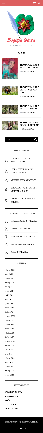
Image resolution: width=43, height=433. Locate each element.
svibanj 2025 (9, 287)
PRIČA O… (9, 400)
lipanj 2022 (9, 366)
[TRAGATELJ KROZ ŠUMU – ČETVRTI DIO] (10, 90)
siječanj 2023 (9, 337)
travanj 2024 (9, 308)
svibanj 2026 (9, 283)
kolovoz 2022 (10, 358)
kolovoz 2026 (10, 270)
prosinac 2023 (10, 316)
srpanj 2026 (9, 274)
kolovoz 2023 (10, 325)
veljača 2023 (9, 333)
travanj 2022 (9, 375)
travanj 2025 (9, 291)
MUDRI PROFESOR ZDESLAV (23, 180)
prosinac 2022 (10, 341)
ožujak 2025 (9, 295)
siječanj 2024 (9, 312)
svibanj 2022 (9, 371)
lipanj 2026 (9, 278)
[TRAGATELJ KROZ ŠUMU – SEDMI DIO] (10, 68)
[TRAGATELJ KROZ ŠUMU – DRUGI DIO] (10, 125)
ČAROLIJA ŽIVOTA (13, 392)
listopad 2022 (9, 350)
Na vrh (19, 428)
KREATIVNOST (11, 396)
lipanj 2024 (9, 304)
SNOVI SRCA (10, 405)
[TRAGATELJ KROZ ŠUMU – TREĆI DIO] (10, 109)
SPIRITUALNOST (12, 409)
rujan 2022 (8, 354)
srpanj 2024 (9, 299)
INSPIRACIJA (31, 221)
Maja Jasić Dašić (28, 71)
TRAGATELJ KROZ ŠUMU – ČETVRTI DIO (29, 90)
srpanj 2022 (9, 362)
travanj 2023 (9, 329)
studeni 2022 (9, 346)
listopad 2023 (9, 320)
